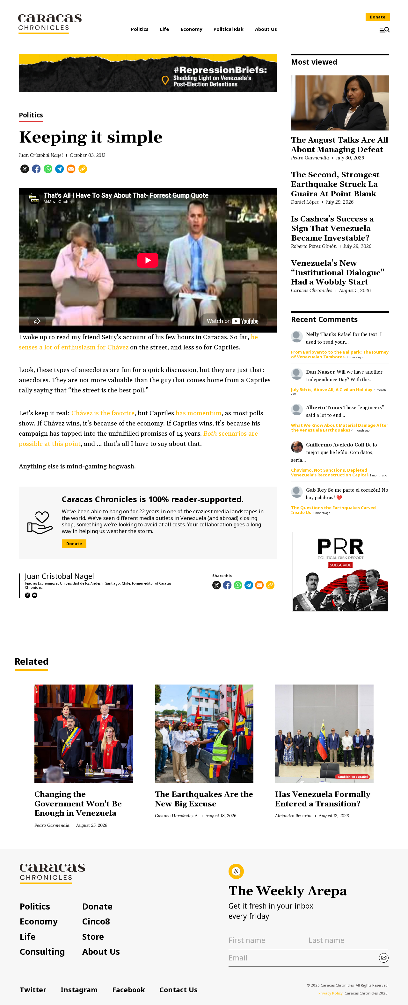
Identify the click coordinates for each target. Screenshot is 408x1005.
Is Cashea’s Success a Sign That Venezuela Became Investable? (332, 228)
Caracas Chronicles (311, 290)
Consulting (42, 951)
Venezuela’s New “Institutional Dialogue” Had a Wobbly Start (337, 273)
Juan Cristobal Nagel (40, 155)
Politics (140, 29)
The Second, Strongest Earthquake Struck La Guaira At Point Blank (335, 184)
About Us (266, 29)
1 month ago (360, 430)
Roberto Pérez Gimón (313, 246)
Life (164, 29)
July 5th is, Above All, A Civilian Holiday (331, 389)
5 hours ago (354, 357)
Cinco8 (96, 921)
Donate (377, 17)
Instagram (79, 989)
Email (34, 595)
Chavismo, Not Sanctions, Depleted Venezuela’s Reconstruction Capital (329, 472)
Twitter (33, 989)
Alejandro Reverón (293, 816)
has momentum (199, 413)
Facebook (128, 989)
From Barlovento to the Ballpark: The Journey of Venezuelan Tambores (340, 354)
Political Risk (229, 29)
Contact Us (178, 989)
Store (93, 936)
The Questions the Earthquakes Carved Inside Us (333, 510)
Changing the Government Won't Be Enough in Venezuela (77, 804)
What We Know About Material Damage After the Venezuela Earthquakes (339, 427)
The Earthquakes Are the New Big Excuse (204, 799)
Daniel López (305, 202)
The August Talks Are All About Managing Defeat (339, 145)
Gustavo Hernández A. (177, 816)
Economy (191, 29)
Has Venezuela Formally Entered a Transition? (322, 799)
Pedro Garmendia (310, 158)
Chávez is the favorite (103, 413)
